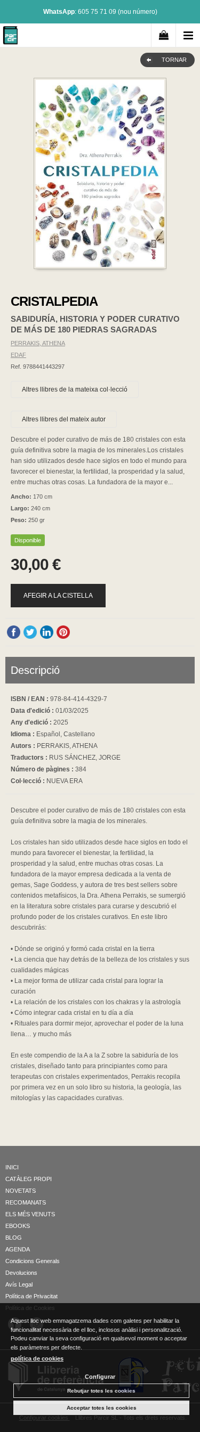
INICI (12, 1167)
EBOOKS (17, 1226)
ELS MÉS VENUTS (30, 1214)
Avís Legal (19, 1284)
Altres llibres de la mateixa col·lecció (74, 389)
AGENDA (17, 1249)
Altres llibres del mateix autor (64, 419)
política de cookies (37, 1358)
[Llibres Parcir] (10, 37)
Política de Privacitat (31, 1296)
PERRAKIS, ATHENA (38, 343)
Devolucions (21, 1273)
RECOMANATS (25, 1202)
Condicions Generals (32, 1261)
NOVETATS (20, 1190)
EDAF (18, 355)
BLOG (13, 1237)
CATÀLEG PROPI (28, 1179)
